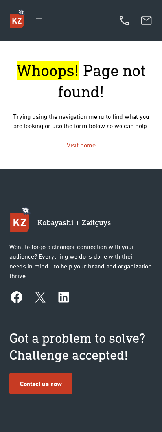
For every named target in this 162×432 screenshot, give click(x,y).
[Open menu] (39, 20)
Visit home (81, 145)
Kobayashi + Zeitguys (74, 222)
